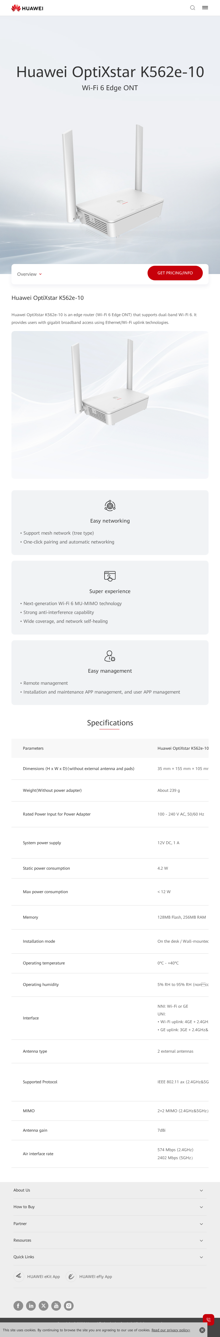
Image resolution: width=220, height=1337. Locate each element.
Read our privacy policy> (171, 1330)
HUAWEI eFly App (95, 1276)
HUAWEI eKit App (43, 1276)
